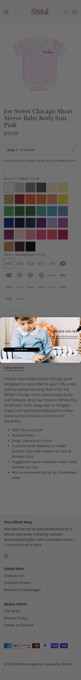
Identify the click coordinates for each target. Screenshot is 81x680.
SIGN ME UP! (21, 349)
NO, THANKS (60, 349)
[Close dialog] (78, 319)
